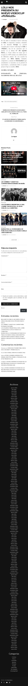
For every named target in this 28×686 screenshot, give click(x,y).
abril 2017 (14, 581)
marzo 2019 (14, 541)
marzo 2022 (14, 479)
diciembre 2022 (14, 464)
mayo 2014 (14, 642)
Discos (14, 658)
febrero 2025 (14, 419)
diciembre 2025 (14, 401)
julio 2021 (14, 493)
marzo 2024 (14, 438)
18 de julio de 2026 (12, 210)
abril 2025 (14, 415)
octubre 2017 (14, 571)
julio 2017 (14, 576)
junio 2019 (14, 536)
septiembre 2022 (14, 469)
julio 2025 (14, 410)
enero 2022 (14, 483)
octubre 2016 (14, 592)
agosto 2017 (14, 574)
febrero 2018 (14, 564)
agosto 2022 (14, 471)
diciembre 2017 (14, 567)
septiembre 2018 (14, 552)
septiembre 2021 (14, 490)
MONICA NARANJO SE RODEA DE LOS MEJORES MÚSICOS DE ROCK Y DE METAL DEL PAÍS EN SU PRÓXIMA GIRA (14, 363)
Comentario (4, 256)
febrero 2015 (14, 626)
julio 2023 (14, 451)
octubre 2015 (14, 612)
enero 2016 (14, 607)
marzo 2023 (14, 458)
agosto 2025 (14, 408)
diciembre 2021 (14, 484)
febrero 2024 (14, 439)
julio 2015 (14, 618)
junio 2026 (14, 391)
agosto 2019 (14, 533)
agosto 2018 (14, 554)
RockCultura (9, 680)
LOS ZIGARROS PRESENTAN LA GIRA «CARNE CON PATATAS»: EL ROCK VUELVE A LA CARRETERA (12, 206)
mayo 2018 (14, 559)
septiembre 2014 (14, 635)
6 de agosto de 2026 (12, 185)
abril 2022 (14, 477)
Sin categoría (14, 669)
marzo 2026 (14, 396)
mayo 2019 (14, 538)
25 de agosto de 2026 (13, 161)
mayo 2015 (14, 621)
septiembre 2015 (14, 614)
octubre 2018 (14, 550)
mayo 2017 (14, 580)
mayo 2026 (14, 393)
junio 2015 (14, 619)
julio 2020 (14, 514)
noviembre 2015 (14, 611)
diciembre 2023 (14, 443)
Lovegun (5, 19)
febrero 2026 (14, 398)
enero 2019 (14, 545)
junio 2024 (14, 432)
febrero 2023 (14, 460)
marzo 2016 (14, 604)
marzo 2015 (14, 625)
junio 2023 (14, 453)
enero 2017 (14, 586)
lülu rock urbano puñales (11, 101)
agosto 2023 (14, 450)
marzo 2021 (14, 500)
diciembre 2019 (14, 526)
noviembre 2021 (14, 486)
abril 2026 (14, 394)
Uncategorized (14, 671)
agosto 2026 (14, 387)
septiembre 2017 (14, 573)
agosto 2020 (14, 512)
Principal (14, 664)
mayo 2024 (14, 434)
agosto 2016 (14, 595)
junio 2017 (14, 578)
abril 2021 (14, 498)
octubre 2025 (14, 405)
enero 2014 (14, 649)
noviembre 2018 (14, 548)
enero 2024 (14, 441)
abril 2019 (14, 540)
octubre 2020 (14, 509)
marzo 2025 (14, 417)
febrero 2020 (14, 522)
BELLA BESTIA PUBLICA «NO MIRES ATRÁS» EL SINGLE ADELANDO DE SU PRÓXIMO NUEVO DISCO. (13, 321)
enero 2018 (14, 566)
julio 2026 (14, 389)
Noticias (3, 179)
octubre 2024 (14, 426)
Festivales (14, 660)
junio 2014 (14, 640)
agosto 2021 (14, 491)
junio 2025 (14, 412)
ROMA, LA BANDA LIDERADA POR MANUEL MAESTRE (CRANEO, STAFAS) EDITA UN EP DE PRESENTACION (13, 357)
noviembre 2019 (14, 528)
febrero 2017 (14, 585)
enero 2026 (14, 400)
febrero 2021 (14, 502)
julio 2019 (14, 535)
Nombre (3, 275)
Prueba (14, 665)
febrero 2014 (14, 647)
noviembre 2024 (14, 424)
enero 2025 (14, 420)
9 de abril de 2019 (13, 19)
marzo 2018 (14, 562)
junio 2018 (14, 557)
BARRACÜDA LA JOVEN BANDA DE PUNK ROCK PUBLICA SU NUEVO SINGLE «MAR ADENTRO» (14, 230)
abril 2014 (14, 644)
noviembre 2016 (14, 590)
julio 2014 (14, 638)
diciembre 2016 (14, 588)
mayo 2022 (14, 476)
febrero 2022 (14, 481)
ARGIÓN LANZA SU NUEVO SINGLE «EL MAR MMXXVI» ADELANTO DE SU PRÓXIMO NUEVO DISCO (13, 338)
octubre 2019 (14, 529)
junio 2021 (14, 495)
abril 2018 (14, 561)
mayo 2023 (14, 455)
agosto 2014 (14, 637)
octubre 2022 (14, 467)
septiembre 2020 (14, 510)
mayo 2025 (14, 413)
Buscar (3, 308)
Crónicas (14, 657)
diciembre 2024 (14, 422)
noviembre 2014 (14, 631)
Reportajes (14, 667)
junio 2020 (14, 515)
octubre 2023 (14, 446)
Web (2, 289)
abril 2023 (14, 457)
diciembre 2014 (14, 630)
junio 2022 (14, 474)
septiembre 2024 (14, 427)
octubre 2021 (14, 488)
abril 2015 (14, 623)
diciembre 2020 (14, 505)
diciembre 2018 (14, 547)
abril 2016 (14, 602)
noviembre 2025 (14, 403)
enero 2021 (14, 503)
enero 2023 (14, 462)
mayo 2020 (14, 517)
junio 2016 (14, 599)
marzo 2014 (14, 645)
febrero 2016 (14, 605)
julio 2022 (14, 472)
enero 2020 (14, 524)
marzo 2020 (14, 521)
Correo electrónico (6, 282)
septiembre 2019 (14, 531)
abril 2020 (14, 519)
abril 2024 (14, 436)
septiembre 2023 (14, 448)
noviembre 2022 (14, 465)
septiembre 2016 (14, 593)
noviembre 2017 (14, 569)
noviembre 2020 (14, 507)
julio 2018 (14, 555)
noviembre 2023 (14, 445)
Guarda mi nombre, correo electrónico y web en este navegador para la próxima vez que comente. (15, 297)
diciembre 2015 (14, 609)
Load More (14, 239)
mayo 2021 (14, 496)
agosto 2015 (14, 616)
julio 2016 (14, 597)
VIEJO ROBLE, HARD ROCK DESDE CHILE (14, 352)
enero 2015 (14, 628)
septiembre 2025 (14, 407)
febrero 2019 (14, 543)
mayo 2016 (14, 600)
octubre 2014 (14, 633)
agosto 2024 (14, 429)
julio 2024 (14, 431)
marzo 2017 (14, 583)
